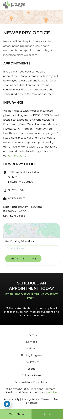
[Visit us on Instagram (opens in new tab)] (49, 414)
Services (31, 341)
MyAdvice (50, 392)
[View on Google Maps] (31, 230)
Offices (31, 348)
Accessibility (12, 399)
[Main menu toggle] (56, 4)
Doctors (31, 335)
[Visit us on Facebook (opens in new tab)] (45, 414)
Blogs (31, 368)
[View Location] (5, 172)
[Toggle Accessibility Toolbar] (7, 404)
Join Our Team (31, 375)
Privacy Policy (30, 399)
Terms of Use (49, 399)
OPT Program (16, 155)
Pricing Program (31, 355)
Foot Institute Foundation (31, 382)
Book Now (16, 414)
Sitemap (31, 402)
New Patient (31, 362)
